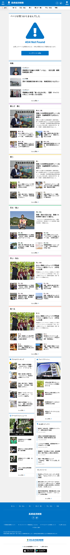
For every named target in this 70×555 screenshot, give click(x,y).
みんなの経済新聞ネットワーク (35, 540)
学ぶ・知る (48, 7)
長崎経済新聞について (10, 524)
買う (30, 7)
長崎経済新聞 (15, 3)
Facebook (57, 3)
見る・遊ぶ (23, 7)
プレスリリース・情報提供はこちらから (28, 524)
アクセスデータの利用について (49, 524)
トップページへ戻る (35, 53)
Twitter (60, 3)
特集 (56, 7)
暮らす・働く (38, 7)
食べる (14, 7)
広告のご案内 (37, 527)
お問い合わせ (63, 524)
